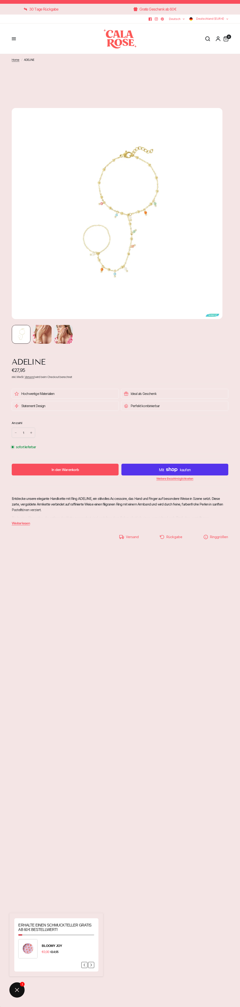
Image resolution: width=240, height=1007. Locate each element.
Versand (29, 377)
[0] (224, 38)
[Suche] (207, 38)
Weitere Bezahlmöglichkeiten (174, 478)
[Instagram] (156, 19)
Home (15, 60)
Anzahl (17, 423)
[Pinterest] (162, 19)
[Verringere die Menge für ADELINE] (15, 433)
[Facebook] (150, 19)
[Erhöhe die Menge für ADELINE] (31, 433)
